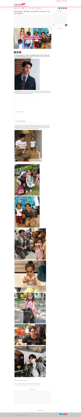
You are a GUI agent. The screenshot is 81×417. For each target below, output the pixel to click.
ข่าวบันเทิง (25, 385)
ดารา (27, 385)
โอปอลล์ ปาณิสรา (36, 385)
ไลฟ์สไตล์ (40, 8)
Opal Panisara (23, 122)
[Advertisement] (32, 21)
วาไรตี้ (25, 8)
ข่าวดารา (22, 385)
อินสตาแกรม (18, 8)
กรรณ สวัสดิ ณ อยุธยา (18, 385)
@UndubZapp (37, 383)
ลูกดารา (33, 385)
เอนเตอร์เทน (32, 8)
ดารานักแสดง (30, 385)
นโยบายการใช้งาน (65, 415)
